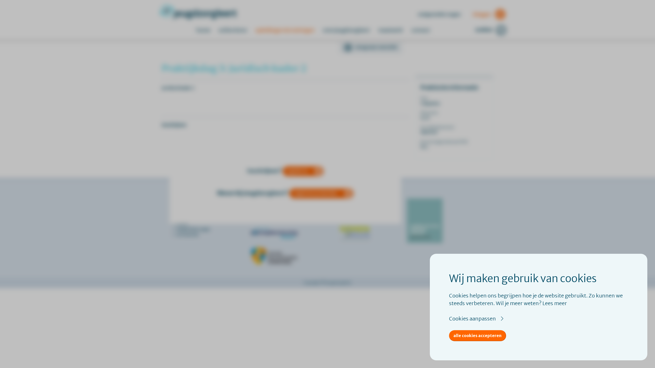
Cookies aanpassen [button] (472, 318)
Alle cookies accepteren (477, 335)
